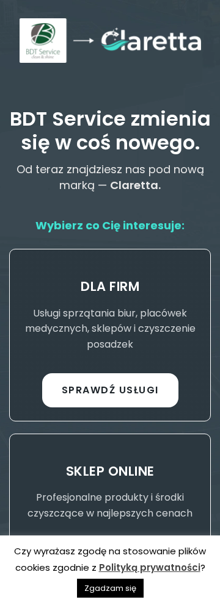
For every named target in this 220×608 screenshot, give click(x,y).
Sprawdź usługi (110, 390)
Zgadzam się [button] (110, 588)
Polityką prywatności (149, 567)
